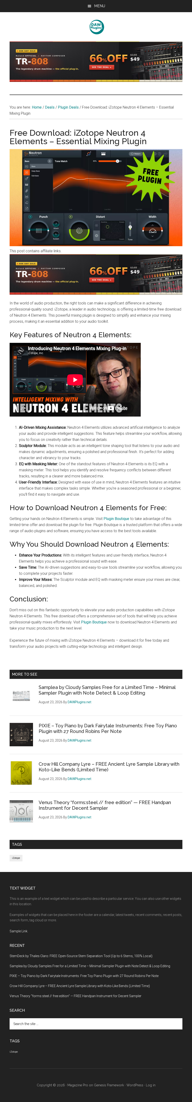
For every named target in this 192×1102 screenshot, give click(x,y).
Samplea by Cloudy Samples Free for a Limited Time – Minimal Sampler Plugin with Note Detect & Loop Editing (107, 690)
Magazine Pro (77, 1085)
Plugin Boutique (116, 518)
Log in (150, 1085)
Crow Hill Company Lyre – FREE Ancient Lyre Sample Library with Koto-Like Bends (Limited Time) (80, 986)
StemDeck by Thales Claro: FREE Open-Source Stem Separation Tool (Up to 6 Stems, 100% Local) (81, 956)
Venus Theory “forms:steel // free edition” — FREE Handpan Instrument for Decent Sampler (105, 805)
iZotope (16, 858)
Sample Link (18, 931)
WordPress (134, 1085)
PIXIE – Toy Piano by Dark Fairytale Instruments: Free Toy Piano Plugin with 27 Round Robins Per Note (108, 728)
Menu (99, 6)
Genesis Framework (109, 1085)
